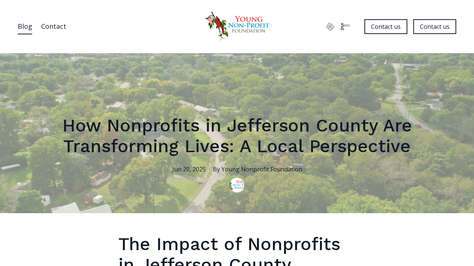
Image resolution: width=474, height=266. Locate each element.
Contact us (386, 27)
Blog (25, 26)
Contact (53, 26)
